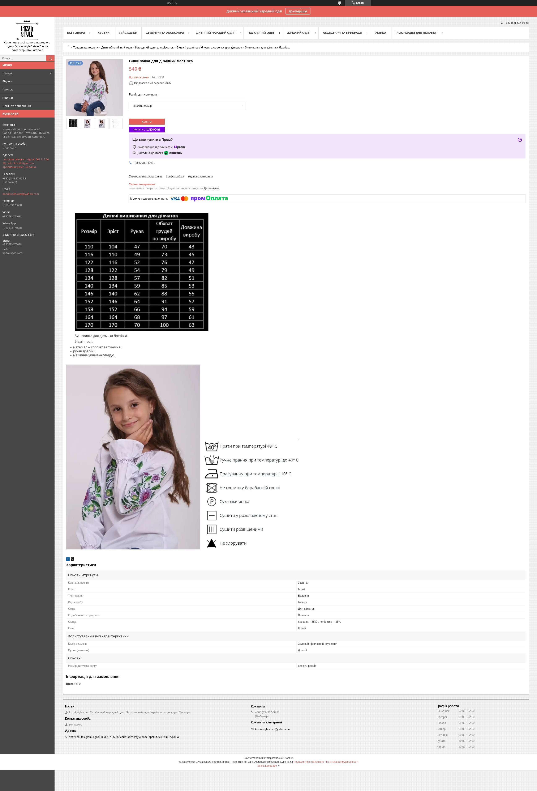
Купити (147, 121)
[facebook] (68, 559)
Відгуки (7, 81)
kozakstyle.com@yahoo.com (21, 194)
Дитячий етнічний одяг (116, 47)
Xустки (103, 32)
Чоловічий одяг (261, 32)
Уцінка (380, 32)
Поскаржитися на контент (308, 761)
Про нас (8, 89)
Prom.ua (288, 758)
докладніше (298, 11)
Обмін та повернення (17, 106)
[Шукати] (50, 58)
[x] (72, 559)
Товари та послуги (85, 47)
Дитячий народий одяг (215, 32)
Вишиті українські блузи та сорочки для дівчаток (209, 47)
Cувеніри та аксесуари (165, 32)
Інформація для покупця (416, 32)
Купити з (139, 129)
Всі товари (76, 32)
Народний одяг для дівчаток (154, 47)
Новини (8, 97)
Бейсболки (128, 32)
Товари (7, 73)
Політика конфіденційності (342, 761)
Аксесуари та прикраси (342, 32)
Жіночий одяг (298, 32)
